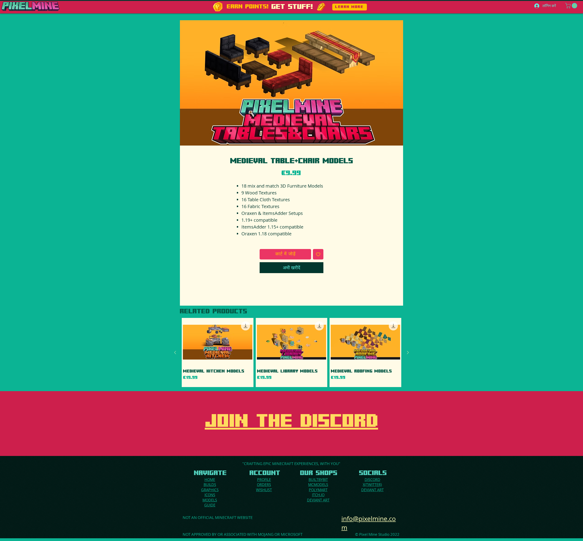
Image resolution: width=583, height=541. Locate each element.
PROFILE (264, 479)
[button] (571, 5)
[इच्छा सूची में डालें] (318, 254)
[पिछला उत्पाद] (175, 352)
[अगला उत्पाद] (408, 352)
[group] (291, 352)
